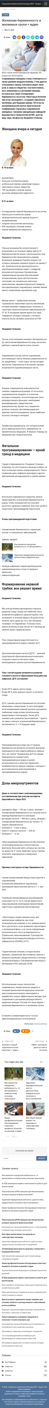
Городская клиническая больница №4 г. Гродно (21, 4)
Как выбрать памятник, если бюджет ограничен (22, 1331)
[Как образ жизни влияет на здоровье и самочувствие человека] (35, 1109)
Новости (8, 1367)
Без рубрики (10, 1362)
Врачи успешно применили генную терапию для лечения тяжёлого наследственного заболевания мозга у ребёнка (23, 1302)
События (9, 1371)
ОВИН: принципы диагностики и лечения (39, 1047)
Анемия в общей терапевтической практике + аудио (10, 1047)
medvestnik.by (40, 1024)
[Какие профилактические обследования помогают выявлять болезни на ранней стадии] (14, 1109)
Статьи (5, 15)
